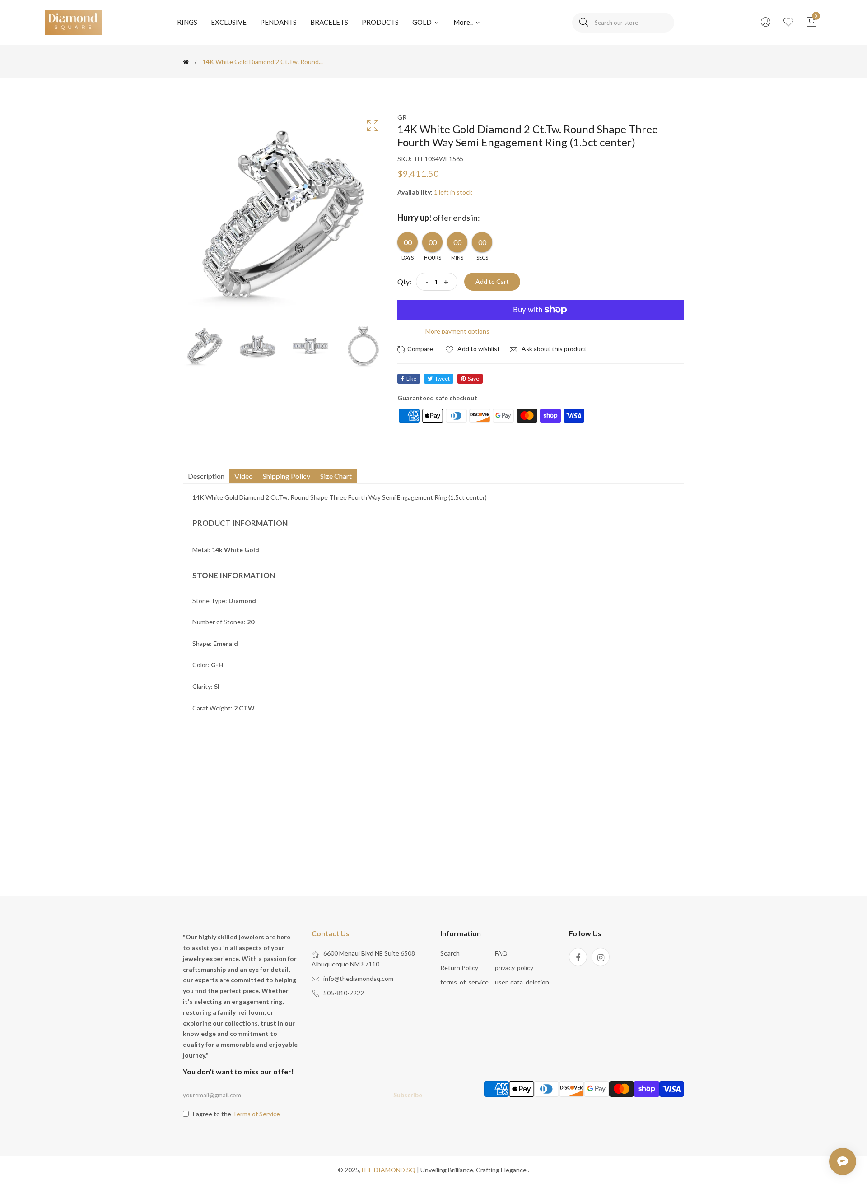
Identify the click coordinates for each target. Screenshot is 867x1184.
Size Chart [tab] (336, 476)
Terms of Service (256, 1114)
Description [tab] (206, 476)
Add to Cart (492, 281)
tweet (442, 378)
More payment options (457, 331)
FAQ (501, 953)
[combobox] (623, 23)
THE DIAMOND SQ (387, 1170)
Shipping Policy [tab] (286, 476)
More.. (463, 22)
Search (450, 953)
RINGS (187, 22)
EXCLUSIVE (229, 22)
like (411, 378)
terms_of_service (464, 982)
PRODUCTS (380, 22)
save (473, 378)
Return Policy (459, 967)
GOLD (422, 22)
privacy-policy (514, 967)
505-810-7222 (343, 993)
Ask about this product (553, 349)
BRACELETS (329, 22)
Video (243, 476)
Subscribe (407, 1095)
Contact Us (331, 933)
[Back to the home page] (186, 62)
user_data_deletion (522, 982)
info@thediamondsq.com (358, 978)
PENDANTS (278, 22)
